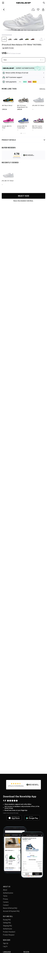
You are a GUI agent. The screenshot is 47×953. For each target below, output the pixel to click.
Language (7, 952)
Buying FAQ (7, 920)
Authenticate (7, 929)
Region (26, 952)
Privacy (5, 899)
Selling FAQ (7, 923)
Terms (5, 896)
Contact (6, 905)
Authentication (8, 893)
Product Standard (9, 932)
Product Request (8, 935)
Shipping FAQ (7, 926)
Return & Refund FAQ (10, 908)
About (5, 890)
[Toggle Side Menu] (3, 3)
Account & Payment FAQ (11, 911)
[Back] (4, 9)
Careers (6, 902)
